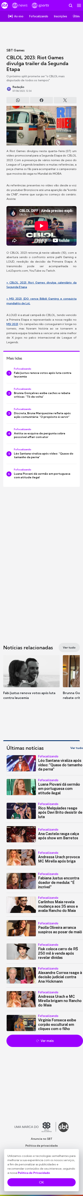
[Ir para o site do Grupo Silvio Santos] (35, 1127)
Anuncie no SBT (41, 1139)
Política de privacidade (41, 1145)
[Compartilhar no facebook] (41, 100)
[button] (31, 681)
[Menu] (79, 5)
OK (41, 1182)
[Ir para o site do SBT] (63, 1127)
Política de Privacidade (34, 1173)
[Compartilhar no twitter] (65, 100)
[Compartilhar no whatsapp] (17, 100)
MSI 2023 (12, 324)
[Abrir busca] (70, 5)
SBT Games (15, 50)
